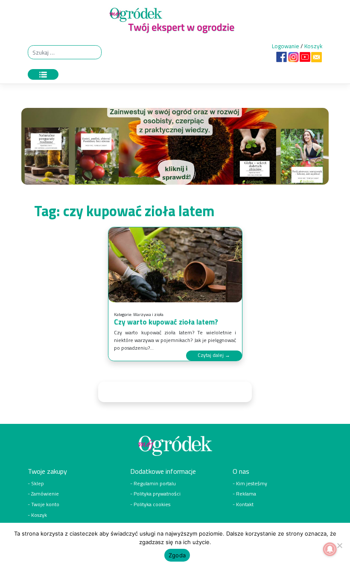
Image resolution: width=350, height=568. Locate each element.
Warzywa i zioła (148, 314)
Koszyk (313, 46)
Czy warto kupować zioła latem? (166, 321)
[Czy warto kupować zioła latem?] (175, 265)
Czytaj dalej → (214, 355)
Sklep (37, 483)
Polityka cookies (152, 504)
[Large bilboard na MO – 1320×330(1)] (175, 148)
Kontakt (245, 504)
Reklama (246, 494)
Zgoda (177, 555)
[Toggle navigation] (43, 74)
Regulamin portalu (155, 483)
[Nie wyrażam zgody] (339, 545)
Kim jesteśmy (251, 483)
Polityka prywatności (157, 494)
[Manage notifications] (330, 549)
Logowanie (285, 46)
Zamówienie (45, 494)
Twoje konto (45, 504)
